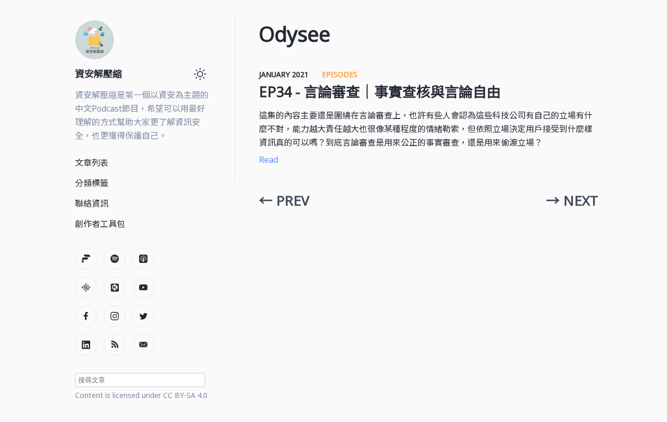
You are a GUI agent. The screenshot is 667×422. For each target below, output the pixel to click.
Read (268, 159)
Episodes (339, 74)
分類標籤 (91, 183)
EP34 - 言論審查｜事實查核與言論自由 (380, 91)
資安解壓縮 (98, 73)
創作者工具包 (100, 224)
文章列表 (91, 162)
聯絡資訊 (91, 203)
